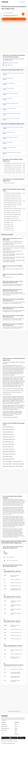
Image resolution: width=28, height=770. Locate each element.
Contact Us (16, 740)
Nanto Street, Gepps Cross (8, 434)
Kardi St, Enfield (19, 466)
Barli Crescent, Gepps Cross (9, 429)
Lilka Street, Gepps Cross (8, 431)
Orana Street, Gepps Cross (8, 444)
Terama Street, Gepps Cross (9, 439)
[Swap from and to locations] (23, 14)
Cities (16, 732)
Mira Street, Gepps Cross (8, 446)
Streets (16, 728)
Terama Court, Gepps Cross (8, 436)
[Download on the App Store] (13, 738)
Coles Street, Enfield (7, 463)
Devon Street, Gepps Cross (18, 463)
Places (16, 726)
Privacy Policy (10, 740)
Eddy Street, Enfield (17, 461)
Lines (16, 724)
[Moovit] (5, 2)
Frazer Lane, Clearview (7, 461)
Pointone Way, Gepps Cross (8, 458)
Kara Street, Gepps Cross (8, 426)
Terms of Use (3, 740)
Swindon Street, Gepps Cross (9, 454)
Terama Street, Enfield (7, 456)
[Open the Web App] (21, 738)
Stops (16, 730)
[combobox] (14, 13)
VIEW (24, 163)
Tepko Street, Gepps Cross (8, 449)
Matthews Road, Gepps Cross (9, 451)
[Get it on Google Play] (5, 738)
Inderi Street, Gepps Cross (8, 441)
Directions (16, 734)
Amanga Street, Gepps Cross (9, 466)
